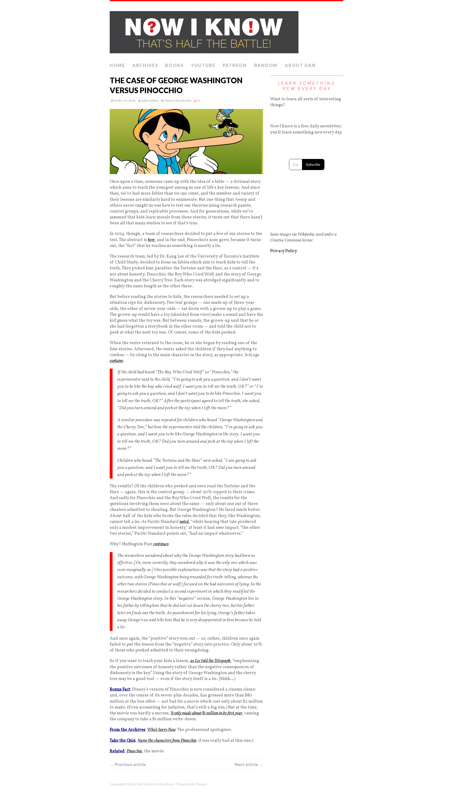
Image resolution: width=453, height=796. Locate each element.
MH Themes (198, 784)
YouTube (203, 65)
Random (266, 65)
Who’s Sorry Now (161, 730)
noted (184, 522)
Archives (145, 65)
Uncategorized (177, 100)
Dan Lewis (149, 100)
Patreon (235, 65)
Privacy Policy (283, 251)
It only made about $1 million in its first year (206, 713)
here (151, 240)
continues (161, 544)
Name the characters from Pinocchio (167, 741)
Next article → (249, 764)
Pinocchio (134, 751)
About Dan (300, 65)
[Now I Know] (226, 30)
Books (174, 65)
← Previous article (128, 764)
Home (117, 65)
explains (116, 361)
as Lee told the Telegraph (210, 661)
